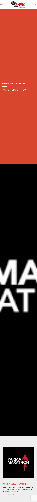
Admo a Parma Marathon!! (15, 484)
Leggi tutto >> (8, 494)
